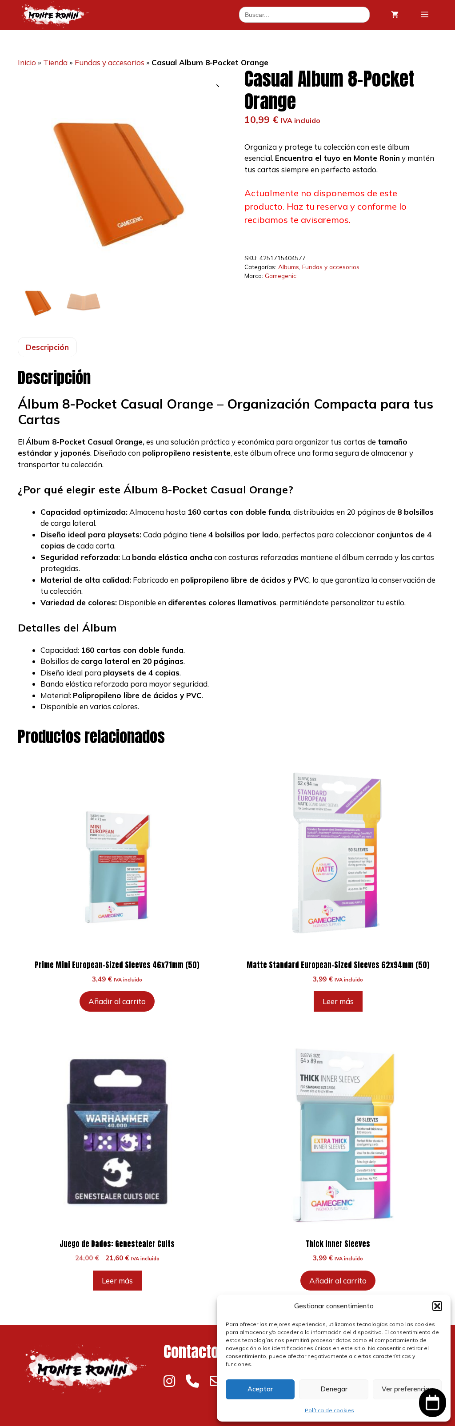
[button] (437, 1306)
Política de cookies (329, 1410)
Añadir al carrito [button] (117, 1001)
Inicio (27, 62)
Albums (288, 266)
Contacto (191, 1351)
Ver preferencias (407, 1389)
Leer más (338, 1001)
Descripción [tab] (47, 347)
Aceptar (260, 1389)
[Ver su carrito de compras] (394, 14)
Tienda (55, 62)
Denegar (333, 1389)
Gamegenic (280, 275)
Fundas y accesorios (109, 62)
